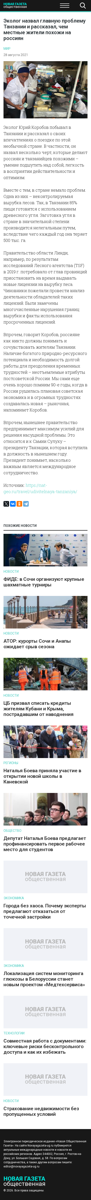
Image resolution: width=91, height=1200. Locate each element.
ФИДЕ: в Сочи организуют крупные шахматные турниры (44, 582)
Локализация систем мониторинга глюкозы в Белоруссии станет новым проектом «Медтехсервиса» (44, 979)
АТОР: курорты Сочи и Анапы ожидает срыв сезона (37, 643)
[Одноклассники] (19, 504)
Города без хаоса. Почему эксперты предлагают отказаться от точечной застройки (45, 911)
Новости (11, 571)
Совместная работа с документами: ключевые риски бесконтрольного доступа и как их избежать (45, 1046)
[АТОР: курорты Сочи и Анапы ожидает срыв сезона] (46, 627)
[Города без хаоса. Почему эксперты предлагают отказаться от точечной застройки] (46, 892)
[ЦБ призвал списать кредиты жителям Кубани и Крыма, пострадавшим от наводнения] (46, 689)
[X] (6, 504)
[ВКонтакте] (13, 504)
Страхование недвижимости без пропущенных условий (41, 1111)
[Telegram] (26, 504)
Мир (7, 48)
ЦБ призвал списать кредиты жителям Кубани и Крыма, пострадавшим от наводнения (39, 708)
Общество (40, 7)
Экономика (14, 898)
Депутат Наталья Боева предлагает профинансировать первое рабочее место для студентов (45, 844)
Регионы (11, 763)
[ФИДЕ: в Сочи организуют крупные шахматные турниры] (46, 565)
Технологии (14, 1033)
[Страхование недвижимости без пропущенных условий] (46, 1094)
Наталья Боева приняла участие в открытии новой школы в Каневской (42, 776)
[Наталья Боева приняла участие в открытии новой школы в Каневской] (46, 757)
